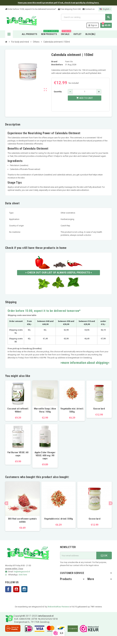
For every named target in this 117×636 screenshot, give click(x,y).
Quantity (58, 91)
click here (23, 574)
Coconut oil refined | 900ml (18, 410)
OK (105, 555)
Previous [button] (6, 503)
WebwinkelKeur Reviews (58, 607)
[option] (22, 506)
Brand (54, 61)
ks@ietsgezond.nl (22, 571)
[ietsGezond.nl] (21, 21)
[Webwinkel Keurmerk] (88, 628)
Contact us (89, 9)
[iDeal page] (27, 628)
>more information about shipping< (84, 363)
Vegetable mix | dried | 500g (71, 410)
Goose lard (99, 408)
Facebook (8, 589)
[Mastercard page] (50, 628)
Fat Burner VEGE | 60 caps (17, 454)
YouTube (16, 589)
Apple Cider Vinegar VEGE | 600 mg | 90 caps (45, 455)
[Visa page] (38, 628)
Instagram (24, 589)
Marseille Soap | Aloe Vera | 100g (45, 410)
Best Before (57, 64)
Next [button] (111, 503)
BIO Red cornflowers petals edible (22, 520)
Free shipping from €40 (70, 9)
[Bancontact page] (60, 628)
